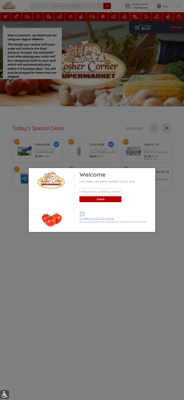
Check (100, 199)
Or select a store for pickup (96, 218)
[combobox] (100, 191)
